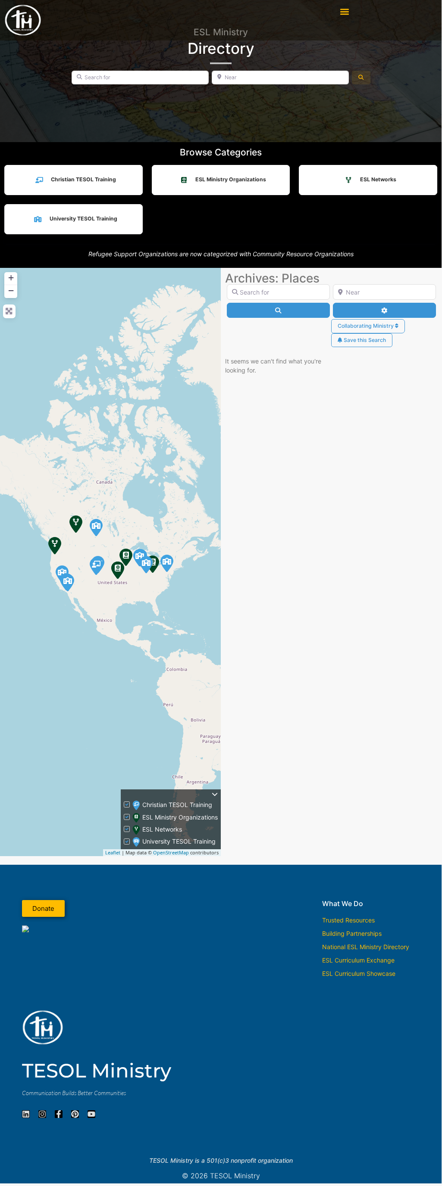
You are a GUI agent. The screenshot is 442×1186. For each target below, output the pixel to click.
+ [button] (11, 277)
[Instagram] (42, 1114)
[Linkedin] (26, 1114)
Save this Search (364, 340)
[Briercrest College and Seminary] (96, 527)
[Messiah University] (167, 563)
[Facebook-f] (59, 1114)
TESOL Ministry (96, 1070)
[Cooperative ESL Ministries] (76, 524)
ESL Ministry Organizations (230, 179)
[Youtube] (91, 1114)
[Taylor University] (146, 564)
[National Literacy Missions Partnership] (96, 566)
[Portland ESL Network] (54, 545)
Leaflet (112, 852)
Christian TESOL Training (83, 179)
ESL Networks (378, 179)
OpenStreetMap (171, 852)
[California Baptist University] (67, 582)
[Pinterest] (75, 1114)
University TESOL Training (83, 218)
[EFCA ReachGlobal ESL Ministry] (126, 557)
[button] (344, 11)
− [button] (11, 290)
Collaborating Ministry (366, 326)
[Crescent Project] (117, 570)
